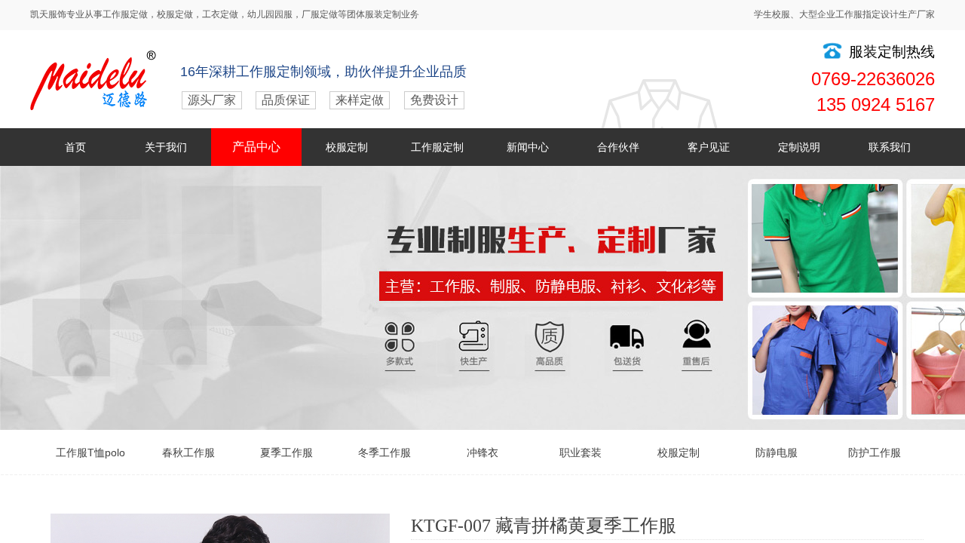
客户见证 (709, 147)
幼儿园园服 (270, 14)
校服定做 (175, 14)
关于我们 (166, 147)
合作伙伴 (618, 147)
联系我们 (889, 147)
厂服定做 (320, 14)
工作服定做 (125, 14)
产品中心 (256, 146)
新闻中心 (528, 147)
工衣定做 (220, 14)
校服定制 (347, 147)
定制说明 (799, 147)
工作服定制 (437, 147)
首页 (75, 147)
